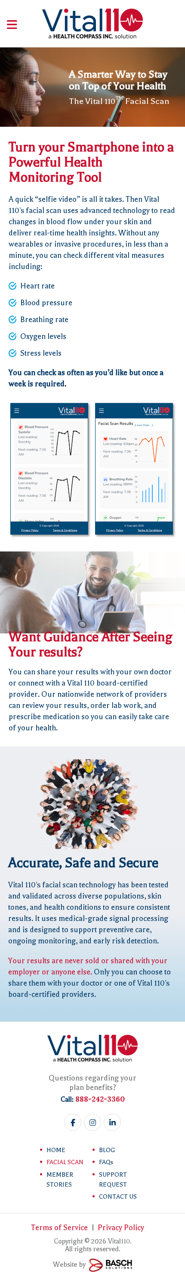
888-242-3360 (100, 1099)
